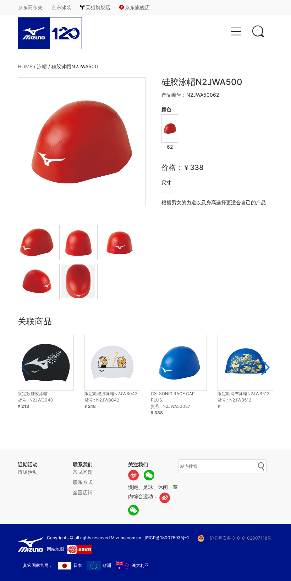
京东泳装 (61, 7)
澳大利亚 (140, 565)
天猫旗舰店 (98, 7)
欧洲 (107, 565)
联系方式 (83, 482)
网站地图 (55, 549)
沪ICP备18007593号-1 (166, 537)
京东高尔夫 (30, 7)
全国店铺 (83, 492)
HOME (25, 66)
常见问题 (83, 472)
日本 (77, 565)
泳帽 (42, 66)
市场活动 (28, 472)
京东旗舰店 (137, 7)
